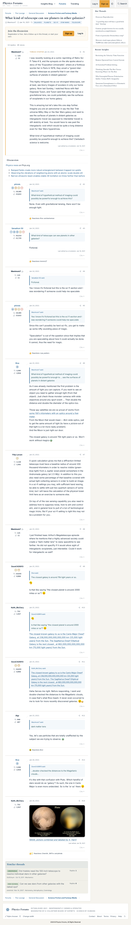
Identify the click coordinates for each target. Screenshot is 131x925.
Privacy (113, 916)
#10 (83, 607)
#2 (84, 184)
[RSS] (125, 916)
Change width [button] (28, 916)
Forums (62, 4)
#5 (84, 306)
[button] (55, 3)
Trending (75, 4)
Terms (106, 916)
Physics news (12, 165)
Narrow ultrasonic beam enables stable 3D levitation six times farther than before (48, 176)
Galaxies (38, 22)
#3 (84, 228)
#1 (84, 52)
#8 (84, 529)
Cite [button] (81, 150)
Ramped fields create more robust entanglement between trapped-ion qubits (46, 170)
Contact (92, 916)
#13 (83, 760)
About (99, 916)
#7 (84, 455)
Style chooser (12, 916)
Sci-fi (56, 22)
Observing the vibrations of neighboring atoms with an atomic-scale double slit (47, 173)
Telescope (76, 22)
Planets (47, 22)
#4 (84, 271)
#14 (83, 801)
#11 (83, 662)
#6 (84, 363)
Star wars (65, 22)
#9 (84, 566)
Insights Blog (47, 4)
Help (120, 916)
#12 (83, 715)
